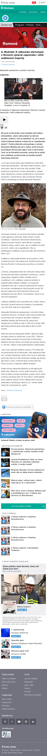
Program (22, 12)
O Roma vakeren (8, 64)
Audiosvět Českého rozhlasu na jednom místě (18, 440)
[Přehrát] (4, 120)
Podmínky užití (27, 750)
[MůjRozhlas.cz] (4, 75)
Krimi (20, 421)
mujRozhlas (6, 414)
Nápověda (28, 682)
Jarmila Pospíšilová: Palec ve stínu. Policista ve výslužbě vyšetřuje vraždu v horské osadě (27, 461)
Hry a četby (7, 421)
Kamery (43, 12)
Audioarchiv (33, 12)
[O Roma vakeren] (23, 37)
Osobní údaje (15, 750)
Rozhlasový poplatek (32, 695)
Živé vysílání (7, 430)
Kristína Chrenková (14, 390)
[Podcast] (2, 127)
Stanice (5, 685)
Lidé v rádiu (29, 685)
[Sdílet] (6, 127)
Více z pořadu (9, 513)
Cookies (5, 750)
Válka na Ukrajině (9, 679)
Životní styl (6, 25)
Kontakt (27, 692)
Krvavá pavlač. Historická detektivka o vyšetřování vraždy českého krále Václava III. (27, 451)
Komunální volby (8, 682)
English (37, 750)
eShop (4, 688)
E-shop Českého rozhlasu (15, 562)
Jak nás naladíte (30, 679)
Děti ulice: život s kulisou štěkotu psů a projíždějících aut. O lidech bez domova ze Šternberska (28, 493)
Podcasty (6, 706)
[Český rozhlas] (8, 2)
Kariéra (27, 688)
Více (39, 25)
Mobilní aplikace (8, 709)
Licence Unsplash (20, 105)
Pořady (30, 25)
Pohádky (6, 425)
